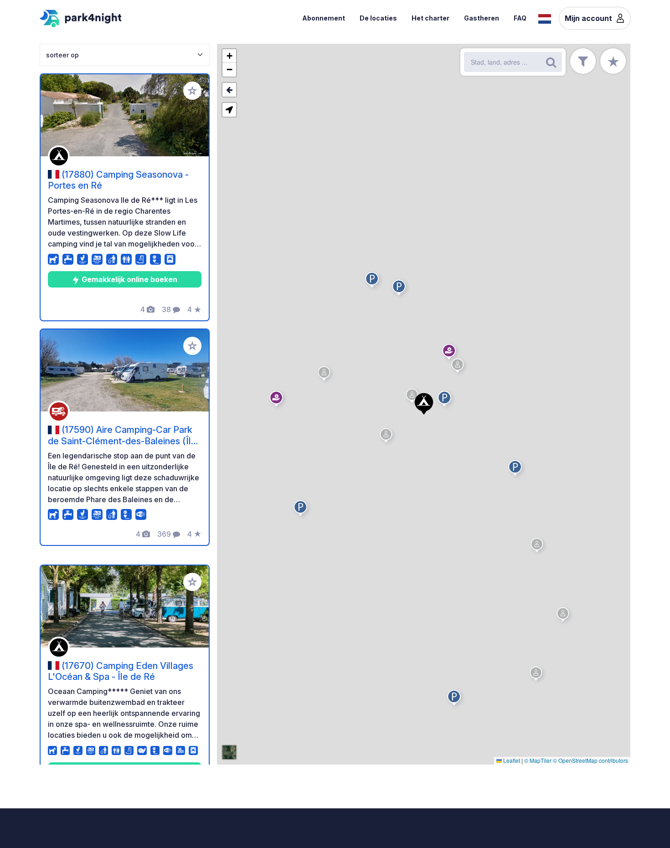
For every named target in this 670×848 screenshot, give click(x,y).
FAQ (520, 18)
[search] (551, 62)
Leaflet (511, 760)
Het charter (430, 18)
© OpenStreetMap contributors (590, 760)
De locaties (378, 18)
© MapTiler (537, 760)
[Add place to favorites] (192, 91)
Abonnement (323, 18)
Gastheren (481, 18)
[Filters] (583, 61)
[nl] (545, 18)
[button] (325, 375)
